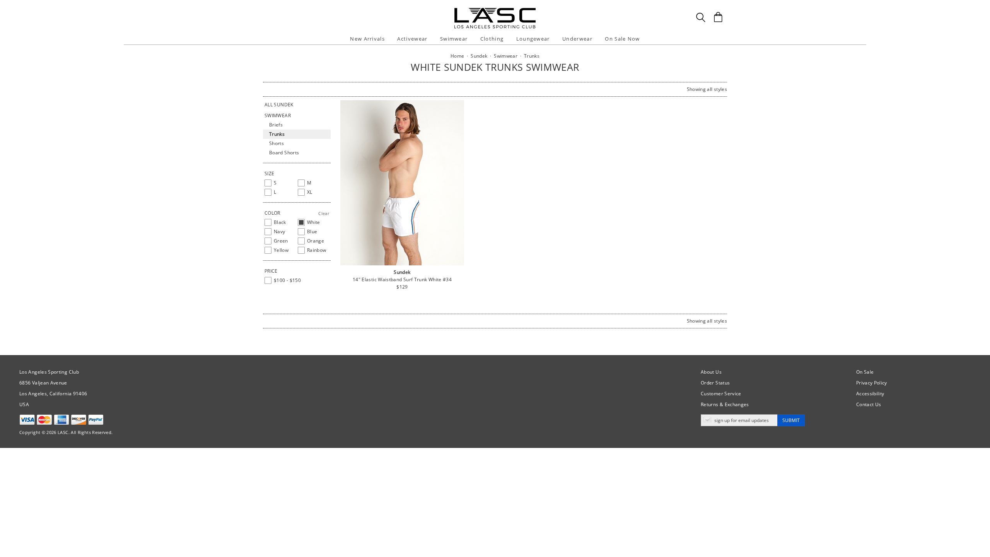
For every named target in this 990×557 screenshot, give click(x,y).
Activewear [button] (412, 38)
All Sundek (279, 104)
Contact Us (868, 404)
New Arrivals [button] (367, 38)
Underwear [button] (577, 38)
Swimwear (278, 115)
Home (457, 56)
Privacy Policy (871, 382)
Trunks (277, 134)
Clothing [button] (492, 38)
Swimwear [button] (454, 38)
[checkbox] (279, 183)
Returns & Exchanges (725, 404)
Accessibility (870, 393)
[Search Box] (700, 17)
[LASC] (495, 10)
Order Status (715, 382)
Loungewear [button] (533, 38)
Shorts (276, 143)
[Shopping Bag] (718, 17)
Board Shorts (284, 152)
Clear (323, 213)
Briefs (276, 124)
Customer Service (721, 393)
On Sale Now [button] (622, 38)
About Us (711, 372)
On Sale (865, 372)
